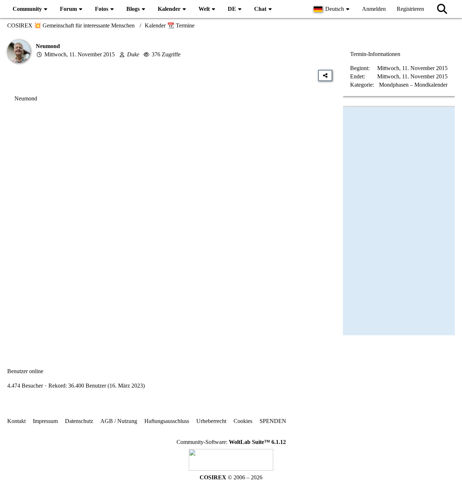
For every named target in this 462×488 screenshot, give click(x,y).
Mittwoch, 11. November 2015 (79, 54)
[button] (332, 9)
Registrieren (410, 9)
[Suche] (442, 9)
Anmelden (374, 9)
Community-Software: (231, 442)
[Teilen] (325, 75)
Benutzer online (25, 371)
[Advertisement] (169, 181)
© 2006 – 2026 (231, 477)
